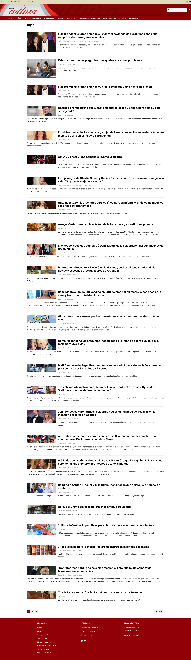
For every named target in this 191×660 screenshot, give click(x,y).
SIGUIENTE (159, 611)
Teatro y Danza (79, 41)
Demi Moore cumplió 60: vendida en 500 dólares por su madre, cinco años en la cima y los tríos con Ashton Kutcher (109, 293)
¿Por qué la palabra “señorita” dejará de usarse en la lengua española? (103, 546)
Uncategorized (97, 41)
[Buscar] (189, 10)
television (88, 41)
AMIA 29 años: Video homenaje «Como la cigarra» (90, 156)
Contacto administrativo (89, 628)
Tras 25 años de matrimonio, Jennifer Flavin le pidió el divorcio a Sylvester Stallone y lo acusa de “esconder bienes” (106, 389)
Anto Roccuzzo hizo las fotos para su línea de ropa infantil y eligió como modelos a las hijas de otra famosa (110, 204)
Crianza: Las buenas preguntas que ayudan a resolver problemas (100, 60)
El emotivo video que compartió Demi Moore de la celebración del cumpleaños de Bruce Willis (110, 247)
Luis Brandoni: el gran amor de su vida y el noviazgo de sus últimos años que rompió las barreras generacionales (107, 35)
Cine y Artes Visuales (65, 41)
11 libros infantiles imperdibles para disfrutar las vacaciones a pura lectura (106, 525)
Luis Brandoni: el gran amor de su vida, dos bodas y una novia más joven (105, 86)
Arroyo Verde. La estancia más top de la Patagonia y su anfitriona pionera (105, 224)
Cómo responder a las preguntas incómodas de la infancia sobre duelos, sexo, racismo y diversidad (108, 342)
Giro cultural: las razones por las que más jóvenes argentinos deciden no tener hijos (109, 318)
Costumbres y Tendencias (67, 64)
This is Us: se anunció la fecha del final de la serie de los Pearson (100, 592)
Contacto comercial (88, 635)
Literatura (61, 511)
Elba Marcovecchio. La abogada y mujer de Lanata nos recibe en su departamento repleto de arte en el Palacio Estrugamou (111, 134)
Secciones (42, 623)
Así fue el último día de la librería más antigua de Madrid (94, 506)
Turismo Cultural (63, 228)
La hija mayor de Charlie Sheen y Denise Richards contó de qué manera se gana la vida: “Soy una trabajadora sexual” (111, 180)
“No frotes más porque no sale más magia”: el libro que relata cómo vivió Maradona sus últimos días (104, 569)
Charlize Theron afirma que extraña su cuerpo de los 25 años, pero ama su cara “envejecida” (109, 109)
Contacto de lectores (88, 631)
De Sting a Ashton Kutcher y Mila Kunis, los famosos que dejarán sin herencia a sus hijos (109, 486)
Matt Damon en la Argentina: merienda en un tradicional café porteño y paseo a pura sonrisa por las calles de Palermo (109, 367)
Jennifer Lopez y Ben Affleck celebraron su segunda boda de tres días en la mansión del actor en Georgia (106, 413)
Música (76, 418)
